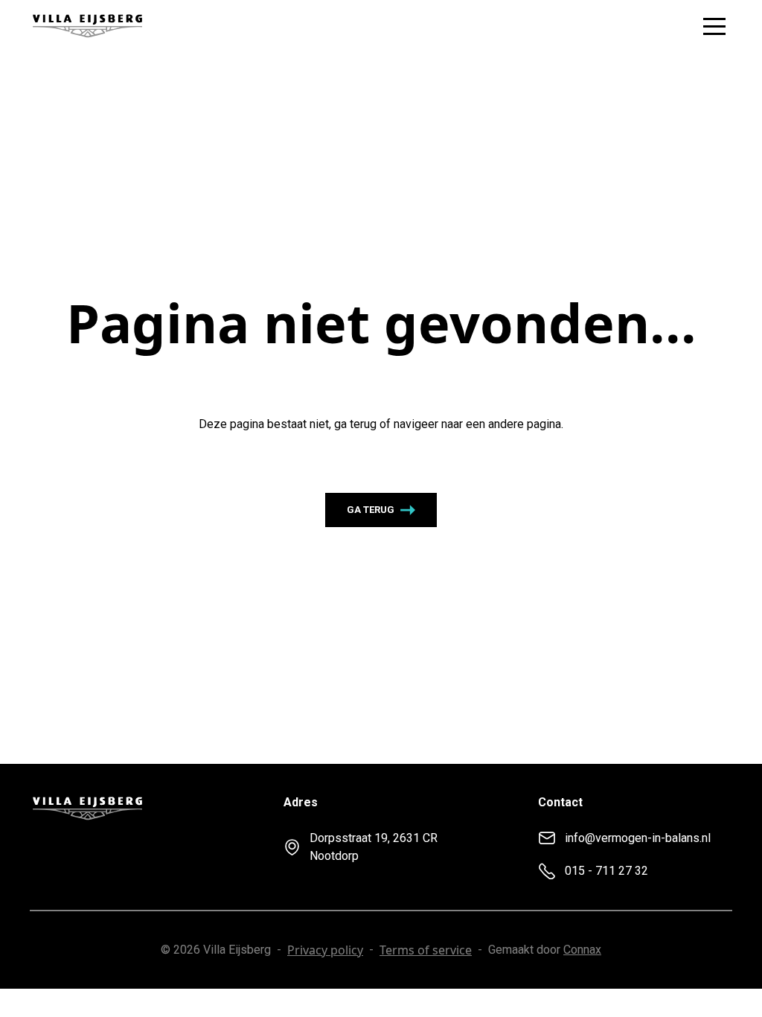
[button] (714, 26)
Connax (582, 950)
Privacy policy (325, 950)
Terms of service (426, 950)
